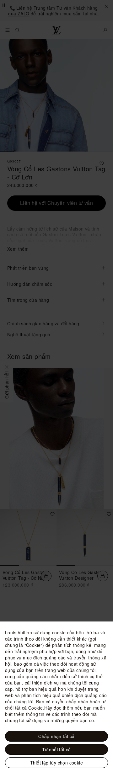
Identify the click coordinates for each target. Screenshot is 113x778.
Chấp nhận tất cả (56, 736)
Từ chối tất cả (56, 749)
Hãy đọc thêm (58, 708)
